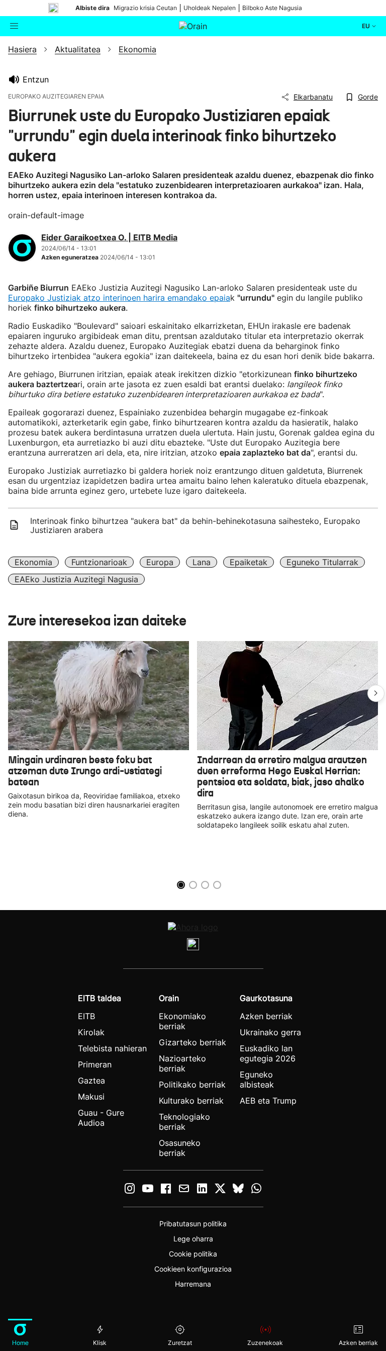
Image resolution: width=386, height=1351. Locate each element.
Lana (201, 562)
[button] (375, 693)
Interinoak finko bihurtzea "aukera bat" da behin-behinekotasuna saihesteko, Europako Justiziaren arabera (195, 525)
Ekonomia (33, 562)
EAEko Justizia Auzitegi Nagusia (76, 579)
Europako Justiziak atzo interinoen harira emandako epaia (119, 298)
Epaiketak (248, 562)
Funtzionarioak (99, 562)
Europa (159, 562)
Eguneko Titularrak (322, 562)
